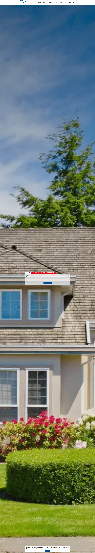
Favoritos (71, 2)
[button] (53, 280)
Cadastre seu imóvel (58, 2)
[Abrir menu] (76, 2)
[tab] (28, 273)
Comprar (39, 2)
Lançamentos (50, 2)
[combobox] (47, 276)
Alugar (44, 2)
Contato (65, 2)
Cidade (27, 275)
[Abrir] (68, 276)
